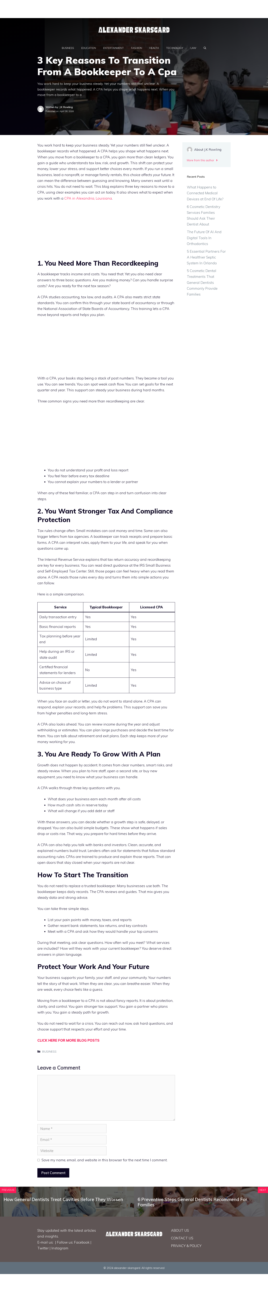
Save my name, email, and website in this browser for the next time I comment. (104, 1160)
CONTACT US (182, 1238)
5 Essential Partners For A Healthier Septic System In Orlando (206, 257)
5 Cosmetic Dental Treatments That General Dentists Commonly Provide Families (202, 282)
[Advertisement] (88, 8)
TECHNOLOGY (174, 48)
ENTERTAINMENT (113, 48)
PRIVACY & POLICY (186, 1246)
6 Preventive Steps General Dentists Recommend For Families (192, 1202)
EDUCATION (88, 48)
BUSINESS (68, 48)
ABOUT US (180, 1230)
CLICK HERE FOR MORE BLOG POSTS (68, 1040)
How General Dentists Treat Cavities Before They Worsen (63, 1199)
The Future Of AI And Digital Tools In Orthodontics (204, 238)
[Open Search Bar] (205, 48)
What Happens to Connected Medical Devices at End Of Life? (205, 193)
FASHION (136, 48)
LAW (193, 48)
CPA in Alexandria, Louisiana (88, 198)
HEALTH (154, 48)
